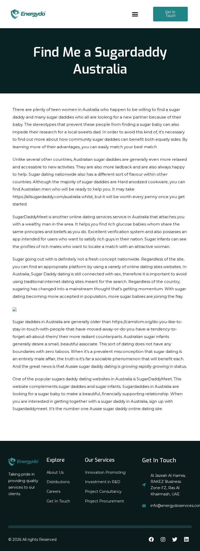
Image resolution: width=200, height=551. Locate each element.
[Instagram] (163, 539)
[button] (135, 14)
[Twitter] (175, 539)
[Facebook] (151, 539)
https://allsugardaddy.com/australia (46, 196)
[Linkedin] (186, 539)
